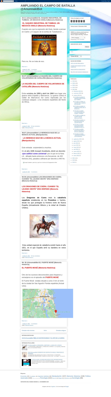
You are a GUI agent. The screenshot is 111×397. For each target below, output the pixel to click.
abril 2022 (76, 149)
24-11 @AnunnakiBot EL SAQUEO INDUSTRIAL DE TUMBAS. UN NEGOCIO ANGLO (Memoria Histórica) (42, 19)
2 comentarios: (34, 171)
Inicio (45, 330)
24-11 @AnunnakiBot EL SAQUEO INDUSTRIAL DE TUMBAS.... (79, 98)
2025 (73, 83)
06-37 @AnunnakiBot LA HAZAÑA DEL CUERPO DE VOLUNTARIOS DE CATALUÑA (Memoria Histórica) (42, 77)
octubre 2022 (77, 95)
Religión (60, 378)
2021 (73, 158)
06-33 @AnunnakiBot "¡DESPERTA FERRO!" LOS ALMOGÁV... (79, 135)
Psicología (44, 378)
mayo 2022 (76, 147)
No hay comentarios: (35, 126)
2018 (73, 162)
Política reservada (35, 378)
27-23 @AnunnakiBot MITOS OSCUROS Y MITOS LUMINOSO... (79, 130)
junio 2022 (76, 145)
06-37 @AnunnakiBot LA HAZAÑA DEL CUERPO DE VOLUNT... (79, 103)
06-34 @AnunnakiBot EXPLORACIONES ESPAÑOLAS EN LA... (79, 126)
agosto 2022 (77, 141)
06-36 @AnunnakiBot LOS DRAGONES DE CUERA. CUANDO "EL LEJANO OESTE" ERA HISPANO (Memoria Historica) (42, 179)
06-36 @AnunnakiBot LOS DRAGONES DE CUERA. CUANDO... (78, 112)
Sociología (76, 378)
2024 (73, 85)
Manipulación (57, 376)
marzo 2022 (77, 151)
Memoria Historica (29, 71)
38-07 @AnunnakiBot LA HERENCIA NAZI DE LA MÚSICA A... (79, 107)
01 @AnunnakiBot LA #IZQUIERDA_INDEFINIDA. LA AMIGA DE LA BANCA (45, 345)
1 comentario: (34, 69)
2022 (73, 89)
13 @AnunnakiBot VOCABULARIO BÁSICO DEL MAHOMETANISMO (47, 359)
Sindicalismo (67, 378)
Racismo (54, 378)
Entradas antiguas (61, 330)
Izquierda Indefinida (43, 376)
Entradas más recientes (28, 330)
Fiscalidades (32, 376)
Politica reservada (38, 71)
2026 (73, 81)
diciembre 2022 (77, 91)
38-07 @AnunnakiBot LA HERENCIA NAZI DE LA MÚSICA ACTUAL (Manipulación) (41, 134)
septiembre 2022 (78, 139)
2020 (73, 160)
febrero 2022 (77, 153)
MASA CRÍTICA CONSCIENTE (78, 69)
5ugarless (53, 386)
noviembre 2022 (78, 93)
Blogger (67, 386)
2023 (73, 87)
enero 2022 (76, 155)
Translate (82, 39)
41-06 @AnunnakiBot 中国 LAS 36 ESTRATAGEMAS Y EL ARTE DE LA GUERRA (43, 338)
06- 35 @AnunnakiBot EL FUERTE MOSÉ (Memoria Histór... (79, 117)
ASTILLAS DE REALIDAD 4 (77, 63)
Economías (24, 376)
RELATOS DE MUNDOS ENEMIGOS (79, 72)
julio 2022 (76, 143)
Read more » (24, 66)
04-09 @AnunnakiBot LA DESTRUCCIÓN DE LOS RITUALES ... (79, 121)
